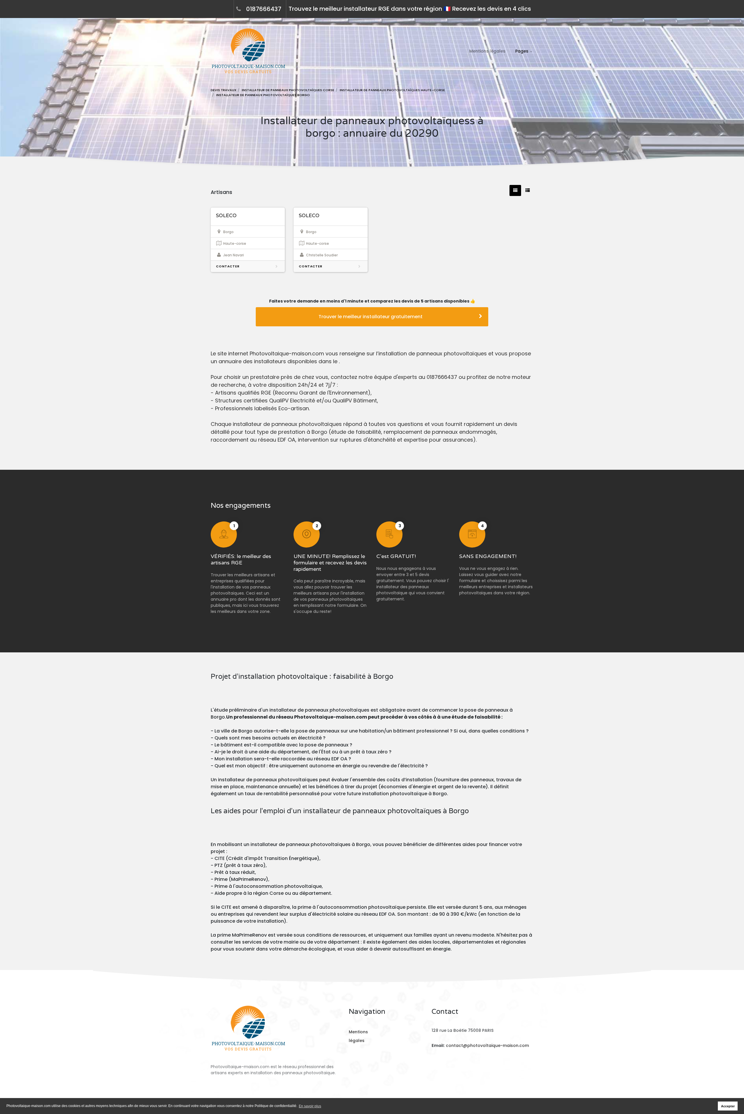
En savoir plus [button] (310, 1106)
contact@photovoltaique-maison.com (487, 1045)
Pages (521, 51)
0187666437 (263, 9)
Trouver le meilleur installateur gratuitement (371, 316)
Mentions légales (487, 51)
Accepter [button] (728, 1106)
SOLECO (226, 216)
